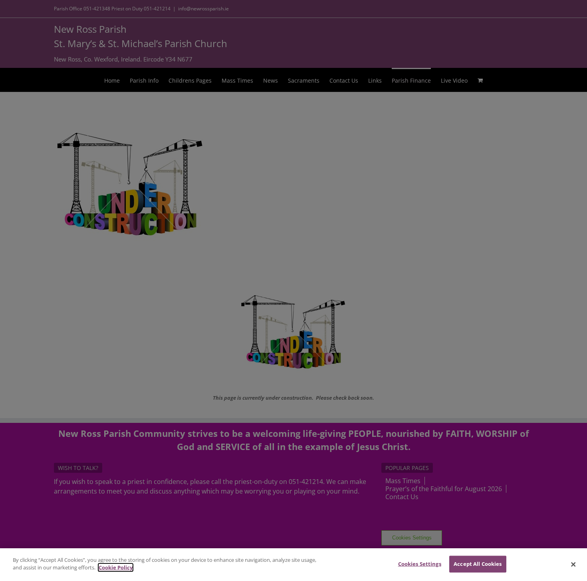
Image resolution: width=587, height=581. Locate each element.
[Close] (573, 564)
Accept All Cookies (478, 563)
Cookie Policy (116, 567)
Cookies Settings (419, 563)
